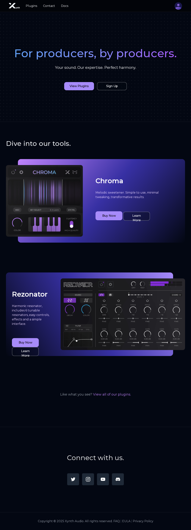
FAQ (116, 521)
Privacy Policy (143, 521)
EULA (126, 521)
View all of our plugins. (112, 394)
